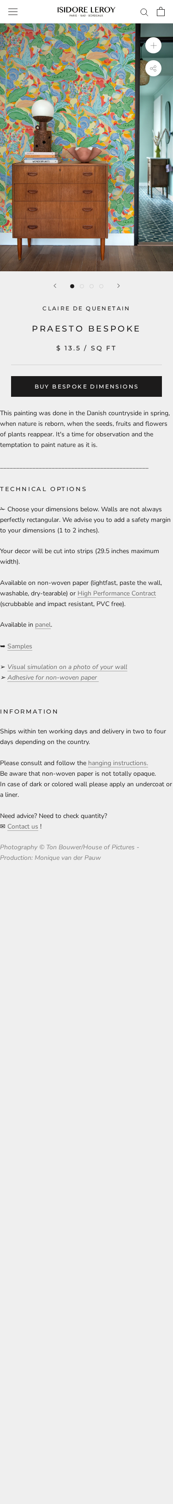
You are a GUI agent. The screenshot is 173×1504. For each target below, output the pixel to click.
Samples (19, 646)
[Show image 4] (101, 286)
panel (43, 624)
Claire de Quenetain (86, 308)
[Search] (144, 12)
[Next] (118, 286)
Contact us (22, 826)
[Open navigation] (13, 11)
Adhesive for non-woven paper (53, 677)
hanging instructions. (118, 763)
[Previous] (55, 286)
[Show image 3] (91, 286)
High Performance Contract (117, 593)
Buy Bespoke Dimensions (87, 386)
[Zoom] (153, 45)
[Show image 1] (72, 286)
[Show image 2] (82, 286)
